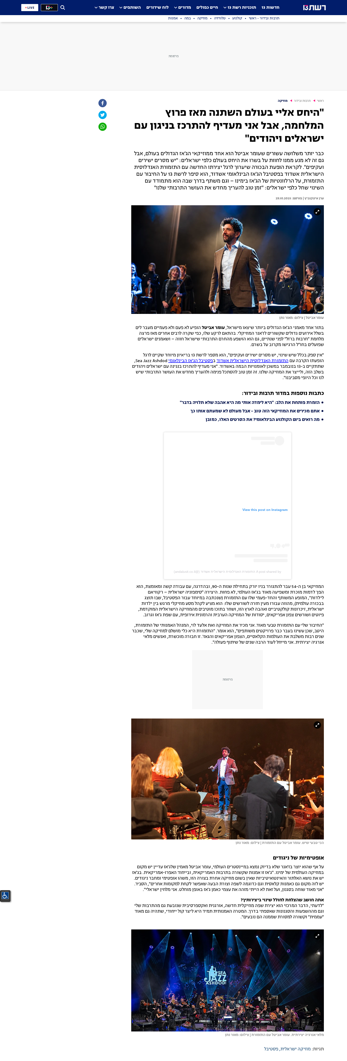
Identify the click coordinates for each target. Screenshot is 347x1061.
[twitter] (102, 115)
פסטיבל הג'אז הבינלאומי (190, 361)
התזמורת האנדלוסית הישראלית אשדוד (252, 361)
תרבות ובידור (302, 101)
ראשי (320, 101)
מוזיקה (283, 101)
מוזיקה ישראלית (295, 1049)
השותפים (132, 7)
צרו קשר (106, 7)
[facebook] (102, 103)
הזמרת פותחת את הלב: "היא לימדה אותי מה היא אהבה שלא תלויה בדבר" (250, 403)
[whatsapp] (102, 127)
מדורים (184, 7)
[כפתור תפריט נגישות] (5, 895)
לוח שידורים (157, 7)
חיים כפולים (207, 7)
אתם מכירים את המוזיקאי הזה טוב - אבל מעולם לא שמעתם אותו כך (255, 411)
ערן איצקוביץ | (313, 198)
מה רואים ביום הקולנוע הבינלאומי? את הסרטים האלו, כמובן (263, 420)
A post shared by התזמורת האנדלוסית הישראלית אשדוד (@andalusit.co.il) (227, 571)
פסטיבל (271, 1049)
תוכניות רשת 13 (242, 7)
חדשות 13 (270, 7)
